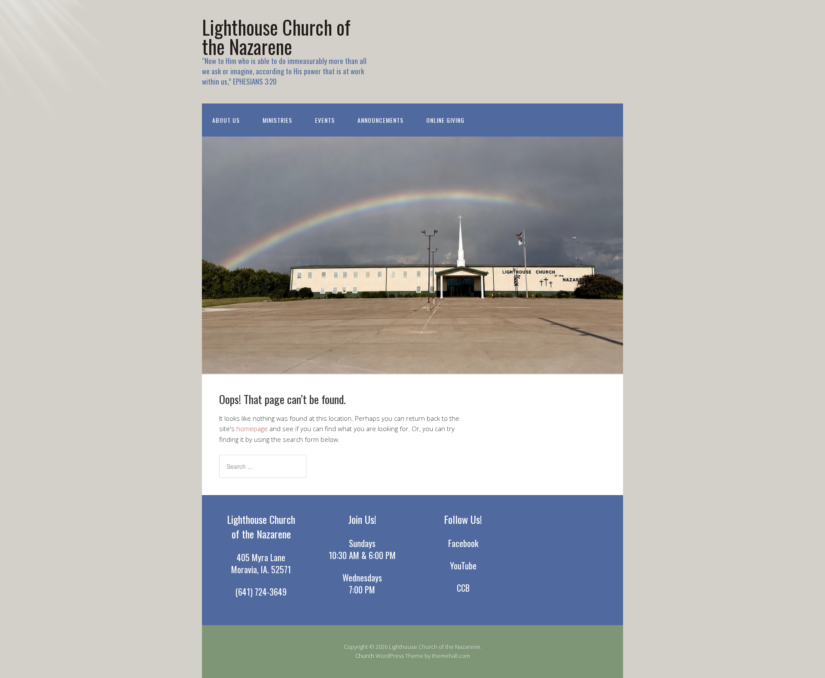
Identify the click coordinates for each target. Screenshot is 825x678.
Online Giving (445, 120)
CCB (463, 587)
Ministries (277, 120)
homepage (252, 428)
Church (364, 656)
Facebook (463, 543)
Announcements (380, 120)
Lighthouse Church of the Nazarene (276, 36)
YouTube (463, 565)
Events (325, 120)
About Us (226, 120)
